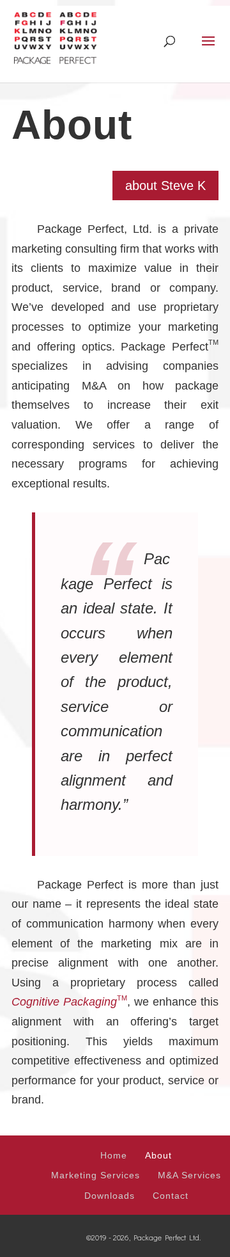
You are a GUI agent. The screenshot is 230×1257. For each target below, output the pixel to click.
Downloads (109, 1195)
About (158, 1155)
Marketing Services (95, 1175)
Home (113, 1155)
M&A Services (189, 1175)
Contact (170, 1195)
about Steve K (165, 185)
